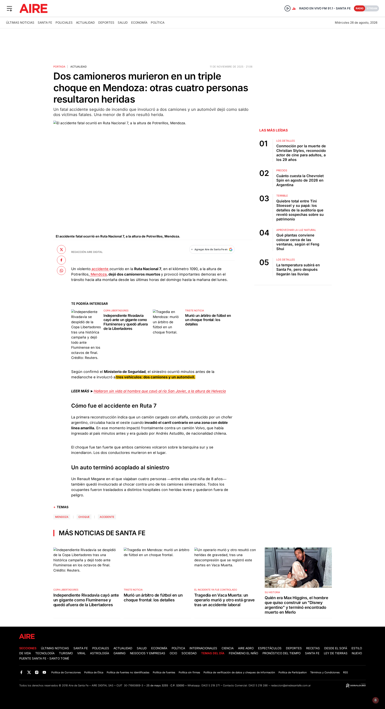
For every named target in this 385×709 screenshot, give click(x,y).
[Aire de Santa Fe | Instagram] (37, 672)
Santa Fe (45, 22)
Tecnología (45, 653)
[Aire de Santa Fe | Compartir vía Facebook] (61, 260)
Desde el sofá (335, 648)
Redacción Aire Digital (87, 252)
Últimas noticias (20, 22)
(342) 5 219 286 (258, 685)
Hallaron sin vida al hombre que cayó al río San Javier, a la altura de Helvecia (160, 391)
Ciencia (228, 648)
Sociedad (189, 653)
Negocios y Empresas (147, 653)
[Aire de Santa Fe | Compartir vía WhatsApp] (61, 270)
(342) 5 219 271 (210, 685)
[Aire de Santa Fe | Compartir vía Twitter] (61, 249)
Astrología (99, 653)
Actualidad (85, 22)
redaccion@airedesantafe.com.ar (291, 685)
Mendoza (98, 274)
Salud (123, 22)
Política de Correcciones (66, 672)
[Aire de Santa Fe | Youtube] (44, 672)
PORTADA (59, 66)
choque (84, 516)
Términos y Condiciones (325, 672)
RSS (345, 672)
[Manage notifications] (375, 700)
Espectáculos (270, 648)
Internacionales (203, 648)
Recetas (313, 648)
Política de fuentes (164, 672)
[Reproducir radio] (288, 8)
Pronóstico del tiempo (281, 653)
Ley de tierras (336, 653)
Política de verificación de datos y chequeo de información (239, 672)
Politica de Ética (93, 672)
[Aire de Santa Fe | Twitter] (29, 672)
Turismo (66, 653)
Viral (81, 653)
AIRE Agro (246, 648)
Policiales (64, 22)
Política (157, 22)
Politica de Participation (293, 672)
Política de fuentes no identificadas (128, 672)
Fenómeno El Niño (243, 653)
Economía (139, 22)
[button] (9, 8)
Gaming (119, 653)
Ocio (173, 653)
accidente (100, 269)
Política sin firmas (189, 672)
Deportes (106, 22)
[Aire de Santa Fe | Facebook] (21, 672)
